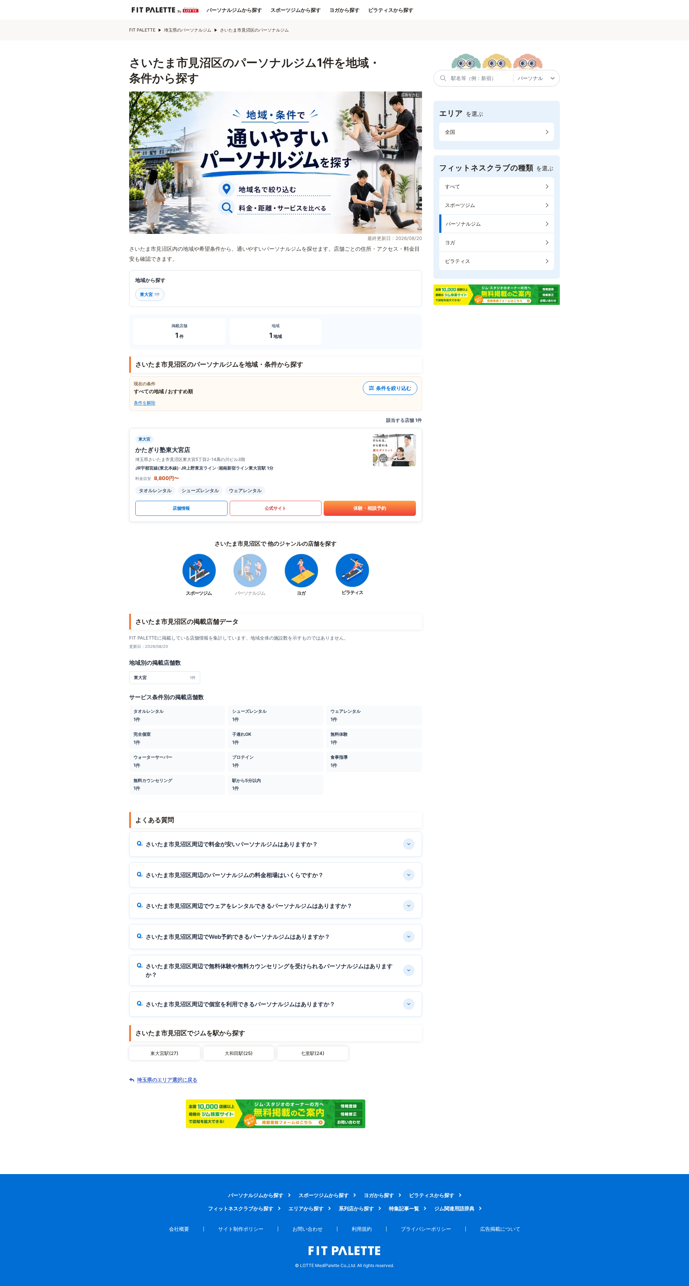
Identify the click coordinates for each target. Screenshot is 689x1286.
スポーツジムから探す (296, 10)
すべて (452, 186)
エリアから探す (306, 1208)
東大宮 (150, 294)
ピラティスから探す (390, 10)
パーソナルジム (463, 224)
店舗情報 (181, 508)
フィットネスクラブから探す (240, 1208)
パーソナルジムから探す (234, 10)
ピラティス (457, 261)
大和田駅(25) (239, 1053)
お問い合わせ (307, 1229)
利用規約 (362, 1229)
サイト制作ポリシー (240, 1229)
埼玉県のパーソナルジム (187, 30)
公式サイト (275, 508)
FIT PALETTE (142, 30)
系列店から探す (356, 1208)
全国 (450, 132)
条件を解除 (144, 402)
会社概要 (179, 1229)
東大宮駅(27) (164, 1053)
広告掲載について (500, 1229)
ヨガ (450, 242)
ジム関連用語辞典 (454, 1208)
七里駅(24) (312, 1053)
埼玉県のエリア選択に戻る (167, 1079)
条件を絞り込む (393, 388)
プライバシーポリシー (426, 1229)
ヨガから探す (344, 10)
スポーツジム (460, 205)
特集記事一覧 (404, 1208)
